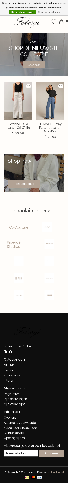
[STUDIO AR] (19, 295)
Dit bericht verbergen (22, 12)
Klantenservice (14, 433)
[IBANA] (19, 278)
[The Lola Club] (49, 295)
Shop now (34, 64)
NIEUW (9, 365)
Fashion (9, 370)
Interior (8, 380)
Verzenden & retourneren (21, 428)
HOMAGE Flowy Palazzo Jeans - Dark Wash (50, 127)
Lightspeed (57, 471)
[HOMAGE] (49, 261)
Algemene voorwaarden (20, 422)
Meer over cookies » (49, 12)
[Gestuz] (49, 244)
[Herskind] (19, 261)
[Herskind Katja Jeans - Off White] (18, 101)
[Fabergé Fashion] (47, 227)
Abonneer (51, 453)
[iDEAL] (27, 477)
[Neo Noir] (49, 278)
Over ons (10, 417)
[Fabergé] (27, 21)
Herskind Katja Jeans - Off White (18, 125)
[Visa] (39, 477)
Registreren (12, 394)
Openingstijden (14, 438)
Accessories (12, 375)
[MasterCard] (33, 477)
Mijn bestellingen (15, 399)
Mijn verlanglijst (14, 404)
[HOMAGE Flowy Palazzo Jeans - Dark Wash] (50, 101)
